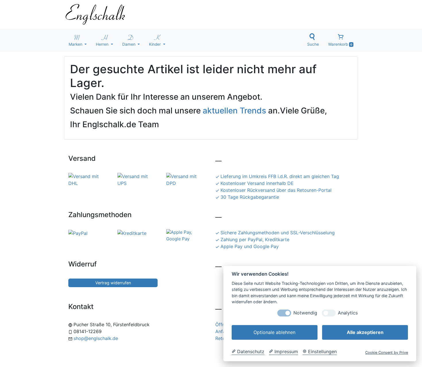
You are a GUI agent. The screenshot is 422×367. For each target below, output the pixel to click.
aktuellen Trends (234, 110)
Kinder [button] (155, 44)
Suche (313, 44)
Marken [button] (76, 44)
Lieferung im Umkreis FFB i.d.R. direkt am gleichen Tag (279, 176)
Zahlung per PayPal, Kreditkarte (254, 239)
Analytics (348, 313)
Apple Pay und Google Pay (249, 246)
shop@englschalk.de (95, 338)
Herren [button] (103, 44)
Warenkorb (340, 44)
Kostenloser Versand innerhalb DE (257, 183)
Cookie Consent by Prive (386, 352)
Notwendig (305, 313)
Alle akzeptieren (365, 332)
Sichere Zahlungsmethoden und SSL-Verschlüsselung (277, 232)
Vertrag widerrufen (113, 282)
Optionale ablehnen (274, 332)
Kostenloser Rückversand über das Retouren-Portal (276, 190)
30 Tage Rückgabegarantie (249, 197)
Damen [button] (129, 44)
